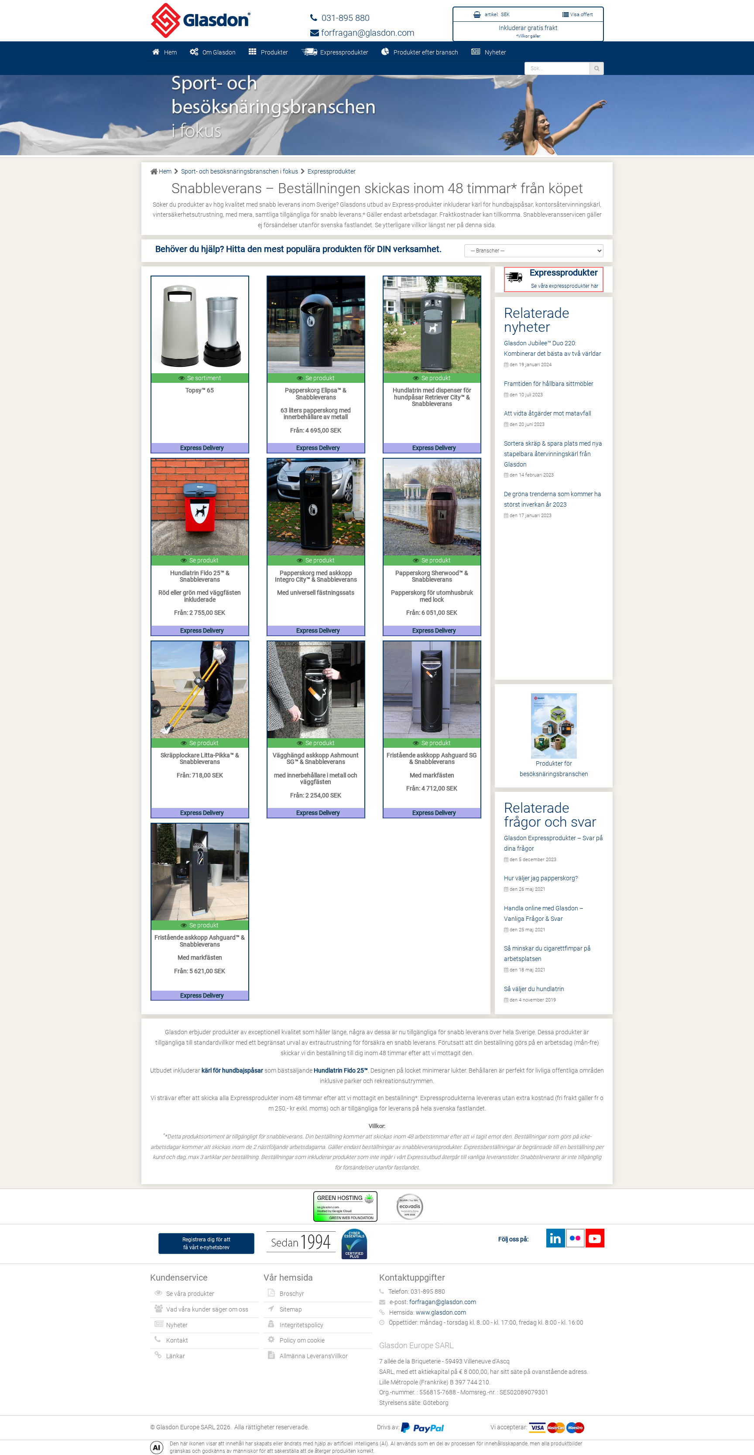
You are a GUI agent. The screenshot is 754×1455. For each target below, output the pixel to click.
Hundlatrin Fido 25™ (341, 1070)
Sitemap (291, 1309)
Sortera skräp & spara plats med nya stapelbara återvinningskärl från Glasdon (553, 454)
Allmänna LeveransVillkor (314, 1356)
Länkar (175, 1356)
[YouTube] (595, 1238)
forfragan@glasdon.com (367, 32)
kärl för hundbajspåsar (232, 1070)
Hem (170, 52)
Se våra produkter (190, 1293)
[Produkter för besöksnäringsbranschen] (377, 107)
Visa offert (581, 14)
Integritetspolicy (301, 1325)
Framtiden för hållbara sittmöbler (548, 383)
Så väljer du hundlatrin (534, 988)
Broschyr (292, 1293)
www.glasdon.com (441, 1312)
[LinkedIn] (555, 1238)
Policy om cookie (302, 1340)
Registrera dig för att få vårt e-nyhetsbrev (206, 1244)
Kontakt (177, 1340)
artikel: (496, 14)
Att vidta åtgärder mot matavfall (547, 413)
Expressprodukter (343, 52)
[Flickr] (575, 1238)
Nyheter (495, 52)
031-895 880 (343, 18)
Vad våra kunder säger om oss (207, 1309)
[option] (377, 107)
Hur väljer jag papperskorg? (541, 878)
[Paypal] (422, 1427)
